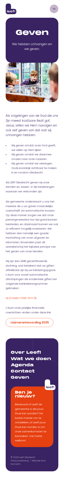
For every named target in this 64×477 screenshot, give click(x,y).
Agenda (22, 365)
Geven (20, 377)
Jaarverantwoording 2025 (29, 322)
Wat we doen (31, 359)
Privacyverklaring (20, 460)
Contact (23, 371)
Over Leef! (26, 352)
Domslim (16, 463)
